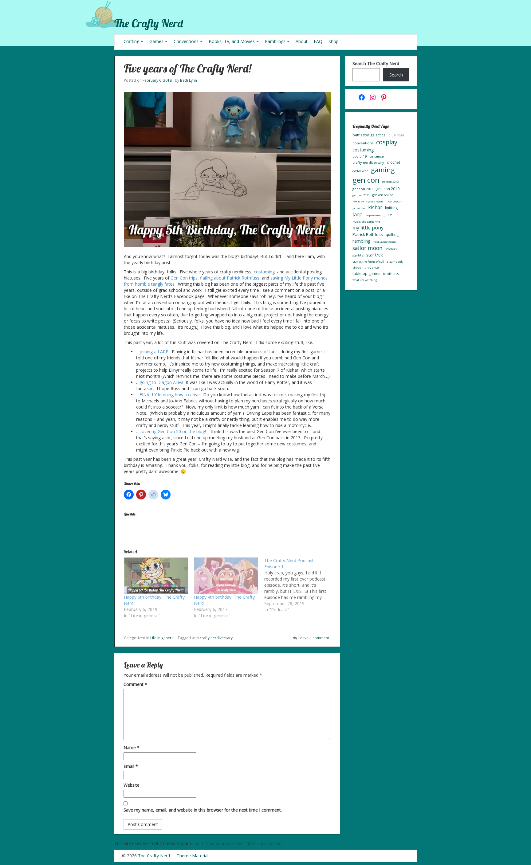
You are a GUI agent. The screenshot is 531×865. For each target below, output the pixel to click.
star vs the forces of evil (368, 262)
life (390, 215)
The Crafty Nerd (148, 23)
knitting (391, 207)
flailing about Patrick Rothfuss (229, 278)
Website (132, 785)
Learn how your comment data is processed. (237, 843)
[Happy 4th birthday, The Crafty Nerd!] (226, 576)
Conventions (186, 41)
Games (156, 41)
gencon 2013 (390, 182)
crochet (393, 162)
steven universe (365, 267)
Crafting (131, 41)
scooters (391, 249)
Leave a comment (313, 637)
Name (132, 747)
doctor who (360, 171)
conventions (362, 143)
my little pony (368, 227)
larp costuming (375, 215)
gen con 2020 (360, 195)
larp (357, 214)
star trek (374, 255)
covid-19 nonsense (368, 156)
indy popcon (394, 201)
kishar (375, 207)
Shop (333, 41)
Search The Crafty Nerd (375, 63)
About (302, 41)
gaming (383, 169)
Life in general (162, 637)
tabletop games (366, 273)
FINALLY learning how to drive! (170, 394)
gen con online (382, 195)
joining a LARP (154, 351)
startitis (358, 255)
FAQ (318, 41)
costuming (264, 272)
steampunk (395, 262)
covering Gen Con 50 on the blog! (173, 431)
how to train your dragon (367, 201)
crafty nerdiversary (216, 637)
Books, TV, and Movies (232, 41)
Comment (135, 684)
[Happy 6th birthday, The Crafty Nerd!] (156, 576)
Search (396, 75)
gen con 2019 (387, 188)
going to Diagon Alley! (161, 382)
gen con (366, 180)
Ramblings (275, 41)
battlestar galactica (369, 135)
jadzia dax (358, 208)
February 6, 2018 (157, 80)
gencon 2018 (362, 188)
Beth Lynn (188, 80)
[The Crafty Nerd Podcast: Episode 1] (299, 585)
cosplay (386, 142)
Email (131, 766)
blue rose (396, 135)
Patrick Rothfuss (367, 234)
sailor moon (367, 248)
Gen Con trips (184, 278)
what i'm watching (364, 280)
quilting (392, 234)
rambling (361, 241)
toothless (391, 273)
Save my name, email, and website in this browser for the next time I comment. (203, 810)
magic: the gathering (366, 222)
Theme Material (192, 856)
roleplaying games (385, 241)
